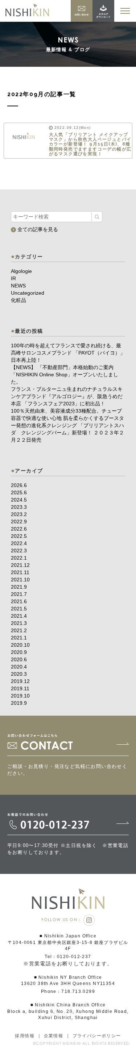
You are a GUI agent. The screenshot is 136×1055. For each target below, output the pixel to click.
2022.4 (19, 543)
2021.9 (19, 587)
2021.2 (19, 630)
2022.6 (19, 529)
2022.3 (19, 550)
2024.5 (19, 500)
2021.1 (19, 638)
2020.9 (19, 652)
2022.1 (19, 558)
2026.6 (19, 485)
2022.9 (19, 521)
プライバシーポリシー (97, 1035)
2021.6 (19, 601)
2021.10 (20, 579)
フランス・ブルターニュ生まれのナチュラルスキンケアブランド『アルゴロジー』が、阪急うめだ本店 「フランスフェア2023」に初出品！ (67, 396)
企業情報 (53, 1035)
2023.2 (19, 514)
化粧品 (18, 300)
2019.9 (19, 703)
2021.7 (19, 594)
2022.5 (19, 536)
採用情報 (24, 1035)
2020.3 (19, 674)
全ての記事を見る (37, 229)
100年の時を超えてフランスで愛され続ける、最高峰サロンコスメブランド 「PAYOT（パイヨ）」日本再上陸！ (68, 353)
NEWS (18, 286)
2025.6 (19, 492)
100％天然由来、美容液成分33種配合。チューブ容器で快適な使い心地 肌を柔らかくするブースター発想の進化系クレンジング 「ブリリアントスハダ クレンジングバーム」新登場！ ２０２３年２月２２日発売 (67, 425)
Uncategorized (27, 293)
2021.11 (20, 572)
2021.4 (19, 616)
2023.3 (19, 507)
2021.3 (19, 623)
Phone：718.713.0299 (68, 991)
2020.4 (19, 667)
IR (13, 278)
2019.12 (20, 681)
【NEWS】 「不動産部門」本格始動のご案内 (62, 367)
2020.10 (20, 645)
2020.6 (19, 659)
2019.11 (20, 688)
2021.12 (20, 565)
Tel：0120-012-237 (68, 956)
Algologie (21, 271)
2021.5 (19, 609)
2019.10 (20, 696)
